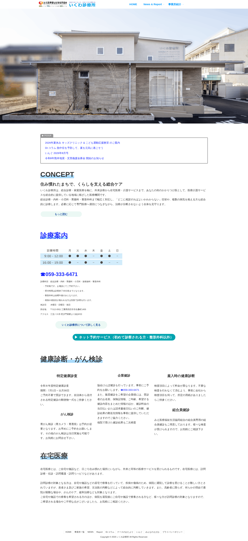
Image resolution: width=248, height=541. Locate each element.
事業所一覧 (79, 532)
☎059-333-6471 (59, 274)
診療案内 (54, 235)
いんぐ (139, 532)
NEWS (90, 532)
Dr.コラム (110, 532)
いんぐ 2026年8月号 (56, 153)
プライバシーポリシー (172, 532)
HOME (68, 532)
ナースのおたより (125, 532)
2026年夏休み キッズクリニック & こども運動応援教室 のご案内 (82, 142)
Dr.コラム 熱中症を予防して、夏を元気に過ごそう (74, 147)
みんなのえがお (152, 532)
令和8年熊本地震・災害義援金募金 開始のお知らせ (74, 158)
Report (99, 532)
